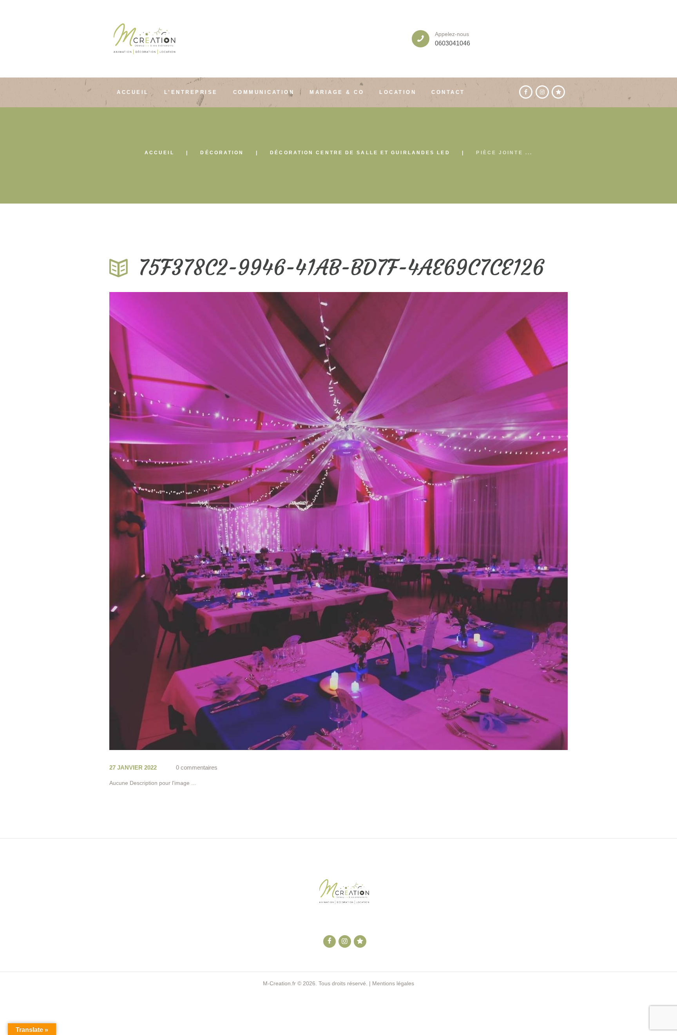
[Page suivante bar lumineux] (453, 521)
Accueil (159, 152)
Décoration (222, 152)
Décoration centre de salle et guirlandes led (360, 152)
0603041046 (452, 43)
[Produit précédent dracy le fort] (223, 521)
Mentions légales (393, 983)
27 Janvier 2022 (133, 767)
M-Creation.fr (279, 983)
